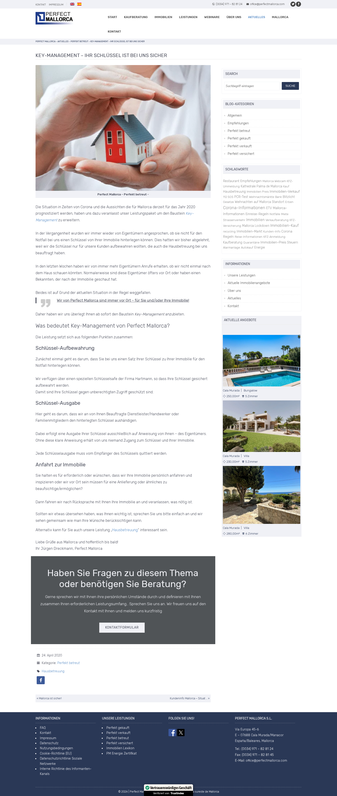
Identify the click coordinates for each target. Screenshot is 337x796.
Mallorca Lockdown (255, 225)
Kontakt (41, 4)
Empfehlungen (238, 123)
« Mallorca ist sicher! (49, 698)
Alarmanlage (231, 247)
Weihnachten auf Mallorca (253, 202)
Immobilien (163, 17)
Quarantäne (251, 242)
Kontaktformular (122, 627)
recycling (229, 231)
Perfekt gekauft (239, 138)
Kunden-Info (271, 231)
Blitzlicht (289, 197)
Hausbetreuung (125, 530)
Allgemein (235, 116)
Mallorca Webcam (274, 181)
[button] (41, 680)
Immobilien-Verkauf (285, 191)
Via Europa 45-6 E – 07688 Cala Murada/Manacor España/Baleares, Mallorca (259, 735)
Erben (289, 202)
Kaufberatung (136, 17)
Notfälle (275, 214)
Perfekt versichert (241, 154)
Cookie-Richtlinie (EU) (56, 753)
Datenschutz (49, 743)
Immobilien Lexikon (120, 748)
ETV (269, 208)
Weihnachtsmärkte (261, 197)
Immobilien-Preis (273, 242)
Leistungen (188, 17)
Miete (284, 214)
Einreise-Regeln (257, 214)
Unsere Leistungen (241, 275)
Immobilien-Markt (249, 231)
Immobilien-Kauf (284, 225)
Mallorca (280, 17)
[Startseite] (54, 18)
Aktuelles (256, 17)
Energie (259, 247)
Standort (278, 202)
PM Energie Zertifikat (121, 753)
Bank (278, 197)
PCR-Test (241, 197)
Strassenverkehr (234, 220)
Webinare (212, 17)
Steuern (292, 242)
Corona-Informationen (244, 207)
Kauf (286, 186)
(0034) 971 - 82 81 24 (229, 4)
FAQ (43, 728)
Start (112, 17)
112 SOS (228, 197)
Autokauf (247, 247)
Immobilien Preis (258, 191)
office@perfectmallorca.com (267, 4)
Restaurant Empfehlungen (242, 181)
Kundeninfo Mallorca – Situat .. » (190, 698)
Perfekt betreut (68, 663)
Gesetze (228, 202)
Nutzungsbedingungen (56, 748)
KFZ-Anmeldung (274, 236)
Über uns (234, 17)
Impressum (56, 4)
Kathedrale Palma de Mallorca (261, 186)
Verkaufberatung (277, 220)
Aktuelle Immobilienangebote (249, 283)
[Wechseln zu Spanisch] (79, 4)
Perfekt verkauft (240, 146)
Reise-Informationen (248, 236)
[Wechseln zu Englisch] (72, 4)
